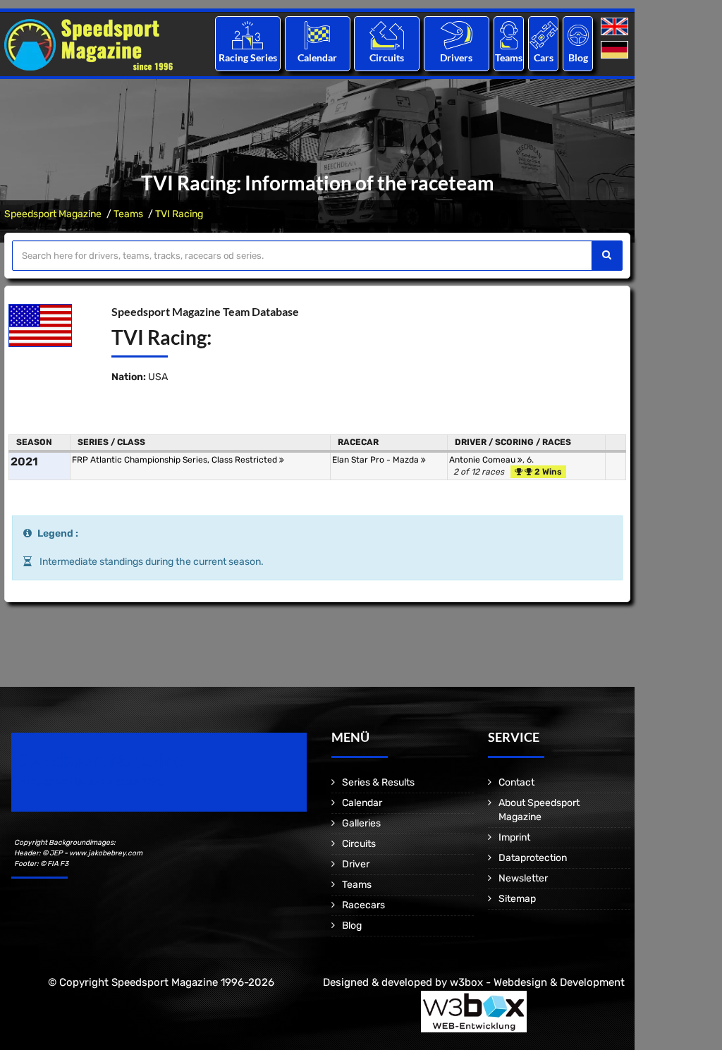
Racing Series (248, 57)
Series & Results (378, 782)
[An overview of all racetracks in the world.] (386, 35)
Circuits (386, 57)
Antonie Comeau (483, 460)
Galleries (361, 823)
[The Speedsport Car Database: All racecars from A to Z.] (544, 35)
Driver (355, 864)
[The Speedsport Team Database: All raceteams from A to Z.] (509, 35)
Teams (508, 57)
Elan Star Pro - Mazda (376, 460)
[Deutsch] (616, 50)
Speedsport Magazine (53, 214)
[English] (616, 27)
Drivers (456, 57)
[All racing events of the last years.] (317, 35)
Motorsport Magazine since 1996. (91, 782)
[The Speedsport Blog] (578, 35)
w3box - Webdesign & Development (537, 982)
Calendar (317, 57)
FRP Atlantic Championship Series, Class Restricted (175, 460)
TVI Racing (179, 214)
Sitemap (517, 899)
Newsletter (523, 878)
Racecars (363, 905)
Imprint (514, 837)
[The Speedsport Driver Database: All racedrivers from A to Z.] (456, 35)
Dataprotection (532, 858)
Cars (543, 57)
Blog (578, 57)
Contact (516, 782)
